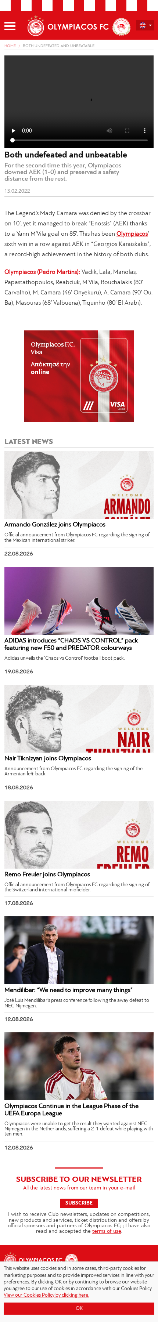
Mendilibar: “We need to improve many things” (68, 990)
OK (79, 1308)
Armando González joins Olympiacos (54, 525)
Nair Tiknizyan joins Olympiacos (47, 759)
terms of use (106, 1231)
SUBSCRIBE (79, 1203)
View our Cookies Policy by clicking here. (46, 1295)
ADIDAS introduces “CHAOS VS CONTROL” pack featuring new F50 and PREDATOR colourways (71, 645)
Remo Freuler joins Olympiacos (47, 875)
